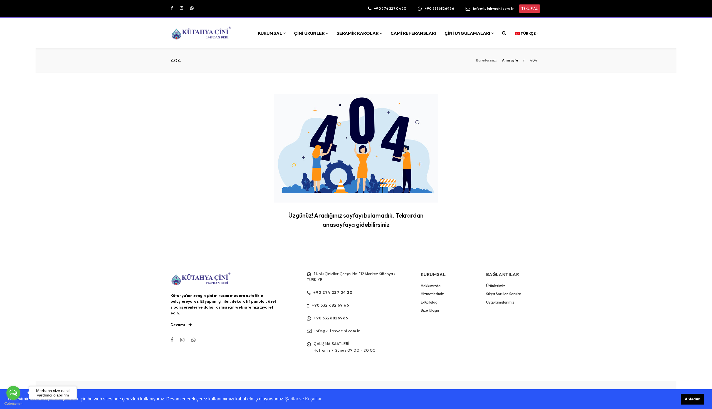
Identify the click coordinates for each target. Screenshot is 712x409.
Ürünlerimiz (495, 286)
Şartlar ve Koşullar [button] (303, 398)
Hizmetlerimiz (432, 294)
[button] (504, 33)
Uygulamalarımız (500, 302)
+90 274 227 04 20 (390, 8)
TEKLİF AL (529, 8)
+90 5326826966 (439, 8)
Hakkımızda (431, 286)
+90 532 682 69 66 (330, 305)
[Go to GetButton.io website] (13, 403)
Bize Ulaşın (430, 310)
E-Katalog (429, 302)
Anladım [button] (692, 399)
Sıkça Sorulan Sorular (503, 294)
